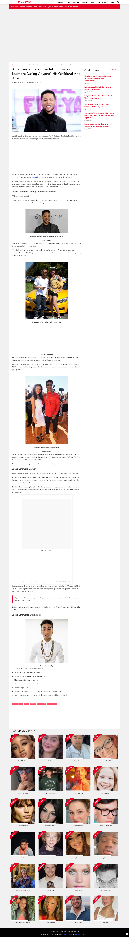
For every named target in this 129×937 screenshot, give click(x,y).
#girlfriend (33, 704)
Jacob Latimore (38, 177)
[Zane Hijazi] (78, 920)
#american (15, 704)
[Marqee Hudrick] (106, 758)
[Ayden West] (106, 855)
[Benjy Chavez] (78, 758)
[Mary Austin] (51, 855)
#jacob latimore (52, 704)
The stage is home (46, 550)
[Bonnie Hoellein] (78, 823)
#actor (21, 704)
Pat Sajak (47, 7)
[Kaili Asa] (106, 920)
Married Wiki (24, 2)
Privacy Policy (67, 934)
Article (76, 2)
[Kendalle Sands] (23, 758)
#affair (44, 704)
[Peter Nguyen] (78, 791)
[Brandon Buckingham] (23, 888)
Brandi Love (37, 7)
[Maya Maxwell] (106, 791)
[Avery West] (23, 855)
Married (84, 2)
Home (13, 65)
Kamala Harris (57, 7)
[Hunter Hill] (51, 888)
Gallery (112, 2)
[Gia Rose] (51, 758)
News (69, 2)
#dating (39, 704)
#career (27, 704)
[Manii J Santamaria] (106, 823)
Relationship (102, 2)
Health (92, 2)
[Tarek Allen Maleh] (51, 791)
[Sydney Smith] (51, 920)
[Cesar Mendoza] (23, 791)
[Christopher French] (106, 888)
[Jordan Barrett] (23, 823)
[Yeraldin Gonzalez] (51, 823)
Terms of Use (79, 934)
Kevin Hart (19, 610)
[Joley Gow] (78, 888)
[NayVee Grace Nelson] (23, 920)
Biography (60, 2)
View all (113, 69)
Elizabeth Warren (71, 7)
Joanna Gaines (25, 7)
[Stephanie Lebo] (78, 855)
